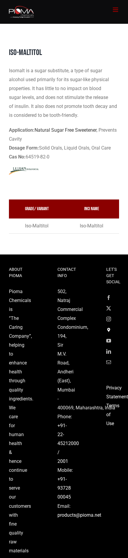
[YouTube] (108, 340)
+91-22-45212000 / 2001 (68, 443)
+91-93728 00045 (64, 488)
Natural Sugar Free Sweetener (65, 130)
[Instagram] (108, 319)
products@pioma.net (79, 515)
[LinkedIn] (108, 351)
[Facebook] (108, 297)
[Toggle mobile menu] (116, 10)
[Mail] (108, 362)
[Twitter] (108, 308)
